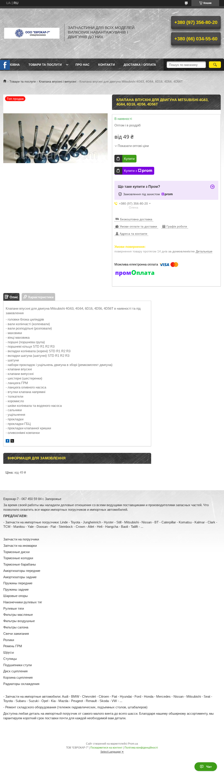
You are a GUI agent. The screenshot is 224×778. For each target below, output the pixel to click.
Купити (129, 158)
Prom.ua (133, 743)
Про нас (82, 64)
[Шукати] (215, 64)
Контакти (106, 64)
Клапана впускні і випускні (57, 81)
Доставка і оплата (140, 64)
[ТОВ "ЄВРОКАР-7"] (31, 32)
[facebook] (7, 441)
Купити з (130, 171)
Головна (12, 64)
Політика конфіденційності (141, 747)
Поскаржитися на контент (106, 747)
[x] (12, 441)
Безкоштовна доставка (136, 219)
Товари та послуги (45, 64)
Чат (209, 766)
